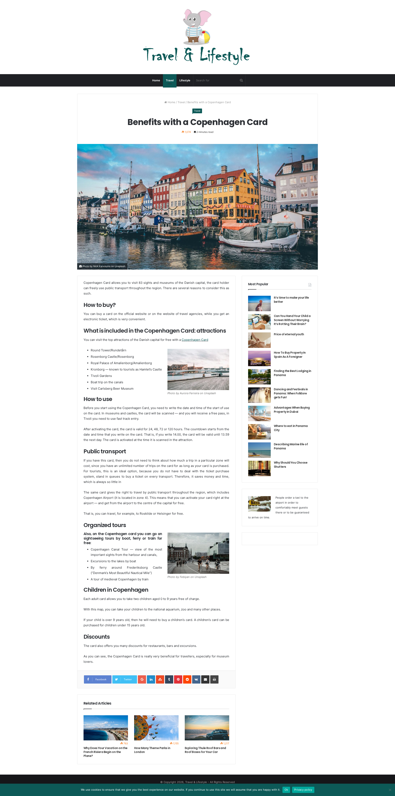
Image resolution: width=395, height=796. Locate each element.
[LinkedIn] (151, 679)
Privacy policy (303, 789)
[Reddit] (187, 679)
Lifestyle (184, 80)
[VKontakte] (196, 679)
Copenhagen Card (195, 340)
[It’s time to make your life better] (259, 303)
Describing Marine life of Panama (291, 446)
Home (156, 80)
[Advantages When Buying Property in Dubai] (259, 413)
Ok (286, 789)
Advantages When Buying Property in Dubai (292, 410)
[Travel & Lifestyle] (197, 37)
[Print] (214, 679)
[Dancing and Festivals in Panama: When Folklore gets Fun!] (259, 395)
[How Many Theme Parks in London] (156, 727)
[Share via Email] (205, 679)
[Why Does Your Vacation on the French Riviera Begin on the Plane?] (106, 727)
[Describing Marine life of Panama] (259, 450)
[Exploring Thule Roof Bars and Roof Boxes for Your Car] (207, 727)
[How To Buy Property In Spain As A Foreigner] (259, 358)
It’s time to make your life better (291, 300)
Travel (170, 80)
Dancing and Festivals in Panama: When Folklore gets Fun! (291, 393)
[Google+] (142, 679)
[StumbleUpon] (160, 679)
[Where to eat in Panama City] (259, 431)
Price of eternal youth (289, 334)
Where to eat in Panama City (291, 428)
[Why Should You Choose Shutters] (259, 468)
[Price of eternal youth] (259, 340)
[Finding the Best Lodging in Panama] (259, 377)
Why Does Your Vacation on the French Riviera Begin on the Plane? (106, 752)
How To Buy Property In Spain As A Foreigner (290, 355)
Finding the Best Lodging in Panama (292, 373)
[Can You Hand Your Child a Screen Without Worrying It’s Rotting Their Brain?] (259, 322)
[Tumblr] (169, 679)
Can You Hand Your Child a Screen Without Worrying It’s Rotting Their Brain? (292, 320)
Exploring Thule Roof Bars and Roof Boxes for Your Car (205, 750)
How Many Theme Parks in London (152, 750)
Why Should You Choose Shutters (290, 465)
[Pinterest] (178, 679)
